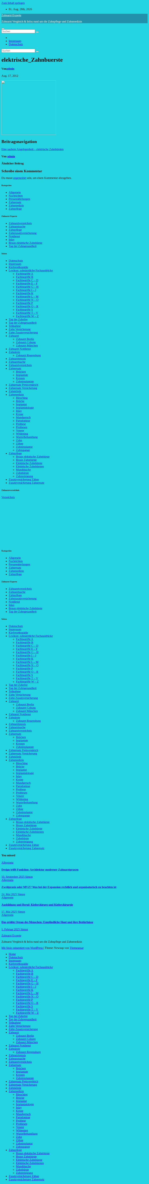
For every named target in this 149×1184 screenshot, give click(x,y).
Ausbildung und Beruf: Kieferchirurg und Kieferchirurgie (37, 904)
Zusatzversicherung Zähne (24, 479)
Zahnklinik (15, 391)
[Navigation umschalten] (2, 28)
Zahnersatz (15, 202)
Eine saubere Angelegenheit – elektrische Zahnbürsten (32, 149)
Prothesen (21, 427)
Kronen (20, 378)
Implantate (22, 375)
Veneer (20, 430)
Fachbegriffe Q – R (27, 306)
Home (12, 954)
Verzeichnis (8, 497)
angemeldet (19, 177)
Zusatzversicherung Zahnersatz (26, 482)
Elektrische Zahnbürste (29, 463)
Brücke (20, 401)
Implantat (21, 404)
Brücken (21, 371)
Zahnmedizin (16, 205)
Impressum (15, 40)
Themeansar (77, 947)
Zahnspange (23, 450)
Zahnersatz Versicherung (23, 388)
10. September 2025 (13, 876)
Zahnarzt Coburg (26, 342)
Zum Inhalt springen (13, 3)
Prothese (21, 424)
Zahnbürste (22, 473)
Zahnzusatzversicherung (23, 233)
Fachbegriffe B (24, 277)
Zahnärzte (14, 352)
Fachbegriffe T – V (27, 312)
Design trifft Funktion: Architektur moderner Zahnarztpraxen (39, 869)
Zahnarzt (14, 335)
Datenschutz (16, 44)
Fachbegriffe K (24, 293)
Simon (29, 876)
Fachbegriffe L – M (27, 296)
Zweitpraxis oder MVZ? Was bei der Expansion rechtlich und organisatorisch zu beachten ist (58, 887)
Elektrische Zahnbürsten (30, 466)
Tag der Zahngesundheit (23, 246)
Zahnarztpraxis (17, 358)
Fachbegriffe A (24, 273)
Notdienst (14, 236)
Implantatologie (25, 407)
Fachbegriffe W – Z (27, 316)
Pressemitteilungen (19, 199)
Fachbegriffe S (24, 309)
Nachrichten (16, 195)
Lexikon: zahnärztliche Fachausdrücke (31, 270)
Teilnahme (15, 326)
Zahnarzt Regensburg (28, 355)
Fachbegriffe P (24, 303)
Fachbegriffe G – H (27, 286)
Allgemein (15, 192)
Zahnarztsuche (17, 226)
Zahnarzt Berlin (25, 339)
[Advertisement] (28, 521)
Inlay (12, 239)
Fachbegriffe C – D (27, 280)
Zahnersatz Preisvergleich (23, 384)
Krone (19, 414)
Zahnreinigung (24, 476)
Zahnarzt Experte (11, 15)
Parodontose (23, 420)
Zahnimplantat (24, 446)
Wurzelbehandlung (27, 437)
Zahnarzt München (27, 345)
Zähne (19, 443)
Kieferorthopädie (18, 267)
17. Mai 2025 (9, 911)
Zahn (19, 440)
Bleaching (22, 397)
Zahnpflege (15, 208)
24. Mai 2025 (9, 894)
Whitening (22, 433)
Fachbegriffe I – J (26, 290)
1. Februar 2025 (11, 929)
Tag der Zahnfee (18, 319)
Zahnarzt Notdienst (20, 348)
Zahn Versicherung (20, 329)
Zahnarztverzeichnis (20, 223)
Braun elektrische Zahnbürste (25, 242)
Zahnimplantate (25, 381)
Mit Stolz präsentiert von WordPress (22, 947)
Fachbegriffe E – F (27, 283)
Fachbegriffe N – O (27, 299)
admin (10, 68)
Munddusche (23, 469)
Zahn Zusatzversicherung (23, 332)
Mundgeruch (23, 417)
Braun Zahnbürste (26, 459)
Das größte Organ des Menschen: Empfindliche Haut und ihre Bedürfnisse (47, 922)
